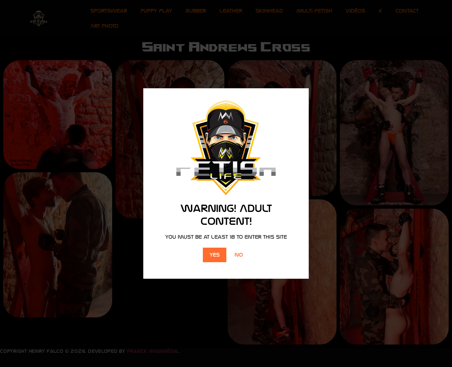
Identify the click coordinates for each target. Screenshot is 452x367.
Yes (214, 255)
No (239, 255)
